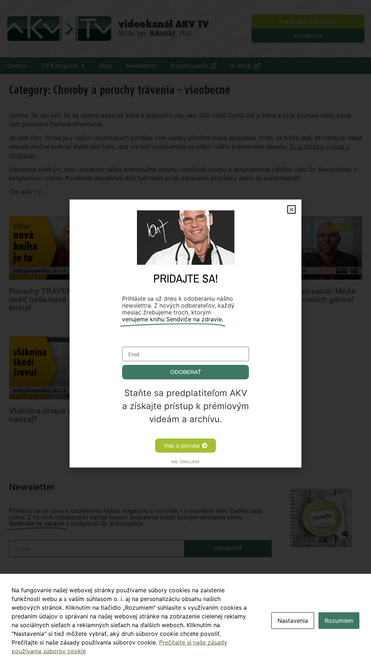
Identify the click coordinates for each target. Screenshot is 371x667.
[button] (291, 209)
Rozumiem (339, 620)
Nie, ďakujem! (185, 462)
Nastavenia (293, 620)
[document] (185, 333)
